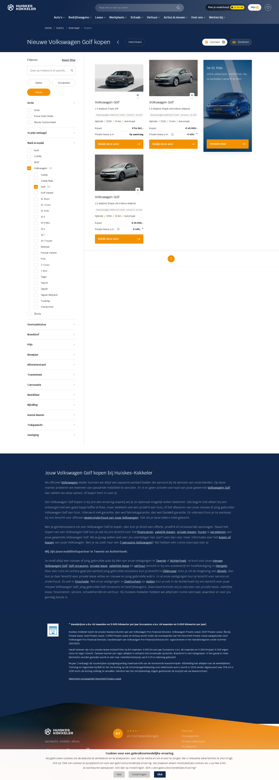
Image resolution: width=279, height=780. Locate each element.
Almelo (222, 571)
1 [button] (171, 258)
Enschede (82, 581)
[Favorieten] (268, 7)
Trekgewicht (35, 425)
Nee (119, 774)
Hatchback (135, 42)
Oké (159, 774)
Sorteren (243, 42)
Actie (30, 102)
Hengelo (221, 566)
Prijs (29, 344)
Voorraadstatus (36, 324)
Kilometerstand (36, 364)
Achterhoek (178, 561)
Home (48, 28)
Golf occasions (78, 566)
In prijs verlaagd (36, 132)
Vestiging (33, 435)
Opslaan (215, 42)
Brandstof (33, 334)
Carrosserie (34, 384)
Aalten (150, 581)
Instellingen (139, 774)
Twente (161, 561)
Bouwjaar (32, 354)
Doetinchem (132, 581)
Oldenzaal (169, 571)
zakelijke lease (119, 566)
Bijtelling (32, 404)
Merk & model (35, 143)
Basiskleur (33, 394)
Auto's (60, 28)
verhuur (139, 566)
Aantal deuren (35, 415)
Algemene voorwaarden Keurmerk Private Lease (95, 678)
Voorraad (74, 28)
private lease (99, 566)
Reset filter (69, 60)
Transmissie (34, 374)
